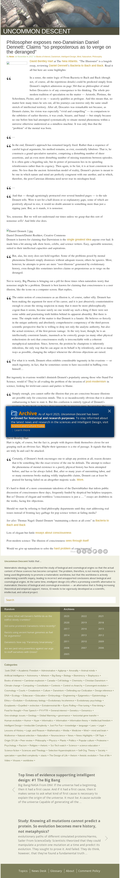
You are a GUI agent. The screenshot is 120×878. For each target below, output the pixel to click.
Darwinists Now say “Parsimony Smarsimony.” (29, 642)
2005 (66, 653)
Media (66, 730)
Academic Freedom (28, 670)
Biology (67, 675)
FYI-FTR (43, 710)
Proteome (102, 740)
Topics (23, 871)
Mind (79, 57)
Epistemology (99, 695)
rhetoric (44, 745)
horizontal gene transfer (85, 715)
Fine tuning (83, 705)
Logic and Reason (35, 730)
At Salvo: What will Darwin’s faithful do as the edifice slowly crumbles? (28, 617)
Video (7, 760)
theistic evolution (88, 755)
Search (109, 600)
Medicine (76, 730)
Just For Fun (56, 725)
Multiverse (9, 735)
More (80, 479)
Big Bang (56, 675)
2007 (84, 647)
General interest (59, 710)
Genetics (74, 710)
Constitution (43, 685)
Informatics (47, 720)
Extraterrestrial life (51, 705)
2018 (101, 622)
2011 (66, 641)
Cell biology (63, 680)
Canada (51, 680)
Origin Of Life (11, 740)
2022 (84, 616)
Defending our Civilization (79, 690)
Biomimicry (79, 675)
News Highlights (84, 735)
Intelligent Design (68, 57)
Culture (46, 690)
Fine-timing (97, 705)
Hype (36, 720)
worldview (28, 760)
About (70, 871)
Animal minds (88, 670)
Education (40, 695)
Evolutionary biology (35, 700)
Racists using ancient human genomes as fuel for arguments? (28, 634)
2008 (66, 647)
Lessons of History (14, 730)
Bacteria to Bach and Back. (87, 65)
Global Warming (47, 715)
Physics (53, 740)
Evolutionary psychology (89, 700)
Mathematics (53, 730)
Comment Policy (89, 871)
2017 (66, 628)
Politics (72, 740)
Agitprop (62, 670)
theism (73, 755)
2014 (66, 635)
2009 (101, 641)
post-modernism (96, 381)
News (11, 57)
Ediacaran (28, 695)
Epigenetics (84, 695)
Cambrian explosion (34, 680)
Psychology (10, 745)
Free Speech (30, 710)
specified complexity (27, 755)
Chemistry (77, 680)
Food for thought (12, 710)
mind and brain (98, 730)
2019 (84, 622)
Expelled (22, 705)
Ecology (16, 695)
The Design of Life (58, 755)
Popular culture (86, 740)
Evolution (18, 700)
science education (89, 745)
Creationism (34, 690)
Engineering (69, 695)
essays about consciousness (53, 532)
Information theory (79, 720)
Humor (27, 720)
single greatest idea (79, 239)
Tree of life (104, 755)
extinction (34, 705)
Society (101, 750)
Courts (22, 690)
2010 (84, 641)
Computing (28, 685)
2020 (66, 622)
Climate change (12, 685)
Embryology (54, 695)
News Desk (39, 871)
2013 (84, 635)
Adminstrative (48, 670)
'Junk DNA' (10, 670)
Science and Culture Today (28, 426)
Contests (55, 685)
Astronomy (32, 675)
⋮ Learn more (20, 430)
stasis (44, 755)
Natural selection (26, 735)
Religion (34, 745)
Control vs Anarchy (72, 685)
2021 (101, 616)
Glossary (56, 871)
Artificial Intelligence (14, 675)
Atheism (45, 675)
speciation (9, 755)
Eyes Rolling (69, 705)
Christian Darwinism (95, 680)
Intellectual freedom (101, 720)
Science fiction (11, 750)
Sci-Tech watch (58, 745)
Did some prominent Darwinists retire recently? (30, 625)
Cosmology (10, 690)
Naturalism (86, 57)
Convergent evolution (96, 685)
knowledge (70, 725)
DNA (6, 695)
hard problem (62, 548)
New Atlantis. (70, 61)
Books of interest (43, 57)
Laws (93, 725)
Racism (23, 745)
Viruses (16, 760)
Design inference (103, 690)
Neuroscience (58, 735)
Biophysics (93, 675)
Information (61, 720)
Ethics (7, 700)
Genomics (86, 710)
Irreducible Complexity (35, 725)
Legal (101, 725)
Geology (32, 715)
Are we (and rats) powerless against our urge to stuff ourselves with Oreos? (28, 650)
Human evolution (13, 720)
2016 (84, 628)
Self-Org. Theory (86, 750)
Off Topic (99, 735)
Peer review (26, 740)
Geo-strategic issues (15, 715)
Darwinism (55, 57)
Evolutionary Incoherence (61, 700)
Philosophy (97, 57)
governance (64, 715)
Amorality (74, 670)
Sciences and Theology (34, 750)
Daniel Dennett (58, 65)
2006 (101, 647)
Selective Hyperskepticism (62, 750)
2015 (101, 628)
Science (73, 745)
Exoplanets (10, 705)
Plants (63, 740)
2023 (66, 616)
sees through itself (77, 540)
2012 (101, 635)
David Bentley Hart (41, 61)
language (83, 725)
